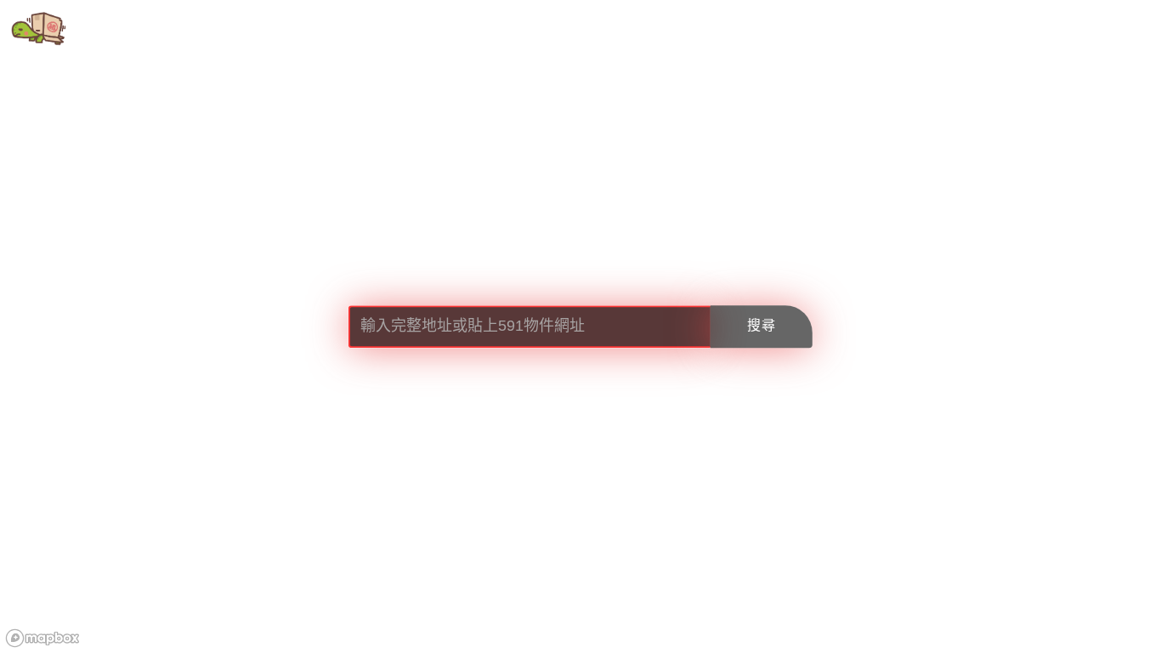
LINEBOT (331, 29)
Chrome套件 (226, 29)
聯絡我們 (426, 29)
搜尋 (761, 326)
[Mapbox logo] (42, 638)
